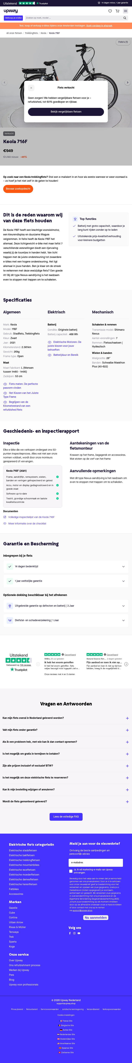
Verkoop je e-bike (13, 18)
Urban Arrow (16, 922)
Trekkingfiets (31, 33)
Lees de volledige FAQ (66, 817)
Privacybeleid (17, 1009)
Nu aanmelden (96, 917)
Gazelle (13, 908)
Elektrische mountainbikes (24, 865)
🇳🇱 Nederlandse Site (66, 1035)
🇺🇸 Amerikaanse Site (66, 1044)
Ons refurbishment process (24, 965)
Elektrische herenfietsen (23, 884)
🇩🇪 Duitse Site (66, 1030)
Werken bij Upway (19, 970)
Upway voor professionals (23, 985)
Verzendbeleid (93, 1009)
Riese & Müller (17, 927)
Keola (43, 33)
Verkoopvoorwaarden (112, 1009)
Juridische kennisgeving (73, 1009)
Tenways (14, 932)
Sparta (12, 942)
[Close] (68, 2)
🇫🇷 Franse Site (66, 1021)
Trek (11, 937)
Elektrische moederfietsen (24, 875)
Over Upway (16, 960)
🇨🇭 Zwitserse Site (66, 1053)
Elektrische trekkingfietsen (24, 860)
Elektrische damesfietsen (23, 879)
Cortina (13, 917)
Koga (12, 946)
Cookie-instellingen (66, 1015)
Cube (12, 913)
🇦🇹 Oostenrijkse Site (66, 1039)
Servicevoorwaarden (50, 1009)
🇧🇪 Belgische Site (66, 1026)
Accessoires (16, 894)
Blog (11, 980)
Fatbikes (14, 889)
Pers (11, 975)
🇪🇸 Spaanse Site (66, 1048)
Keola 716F (54, 33)
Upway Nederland (70, 1000)
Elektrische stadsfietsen (23, 850)
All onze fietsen (14, 33)
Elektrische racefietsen (22, 870)
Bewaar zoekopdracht (18, 189)
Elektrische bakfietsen (22, 855)
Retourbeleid (32, 1009)
